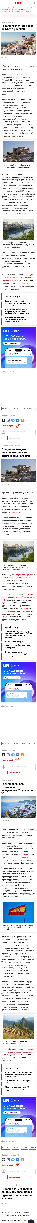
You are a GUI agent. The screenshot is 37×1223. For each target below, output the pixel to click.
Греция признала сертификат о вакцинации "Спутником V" (17, 278)
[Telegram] (13, 420)
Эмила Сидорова (8, 706)
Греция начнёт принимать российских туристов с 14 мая (18, 597)
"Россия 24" (16, 512)
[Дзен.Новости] (3, 420)
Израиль (11, 611)
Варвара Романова (8, 371)
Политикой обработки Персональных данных (14, 9)
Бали (5, 617)
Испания (24, 608)
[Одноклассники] (22, 420)
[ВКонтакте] (18, 420)
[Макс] (8, 420)
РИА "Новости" (25, 854)
